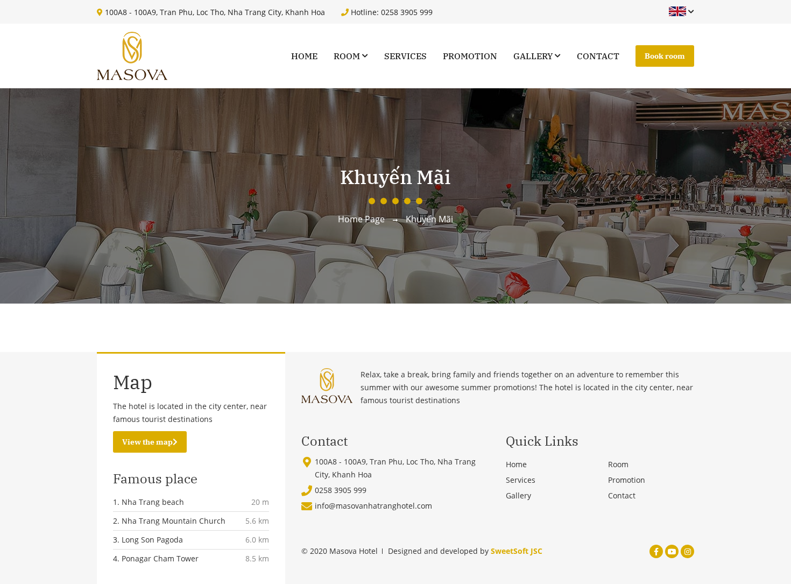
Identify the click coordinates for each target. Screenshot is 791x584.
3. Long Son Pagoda (148, 539)
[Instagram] (687, 551)
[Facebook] (656, 551)
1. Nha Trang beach (148, 502)
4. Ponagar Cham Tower (156, 558)
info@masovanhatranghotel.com (373, 506)
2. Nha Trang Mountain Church (169, 521)
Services (405, 56)
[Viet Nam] (677, 11)
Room (347, 56)
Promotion (470, 56)
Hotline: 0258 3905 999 (391, 12)
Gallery (533, 56)
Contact (598, 56)
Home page (361, 219)
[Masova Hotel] (132, 56)
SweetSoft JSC (516, 551)
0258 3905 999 (340, 490)
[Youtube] (672, 551)
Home (304, 56)
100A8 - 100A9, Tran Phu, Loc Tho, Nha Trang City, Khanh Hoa (214, 12)
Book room (665, 56)
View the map (147, 442)
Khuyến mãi (429, 219)
